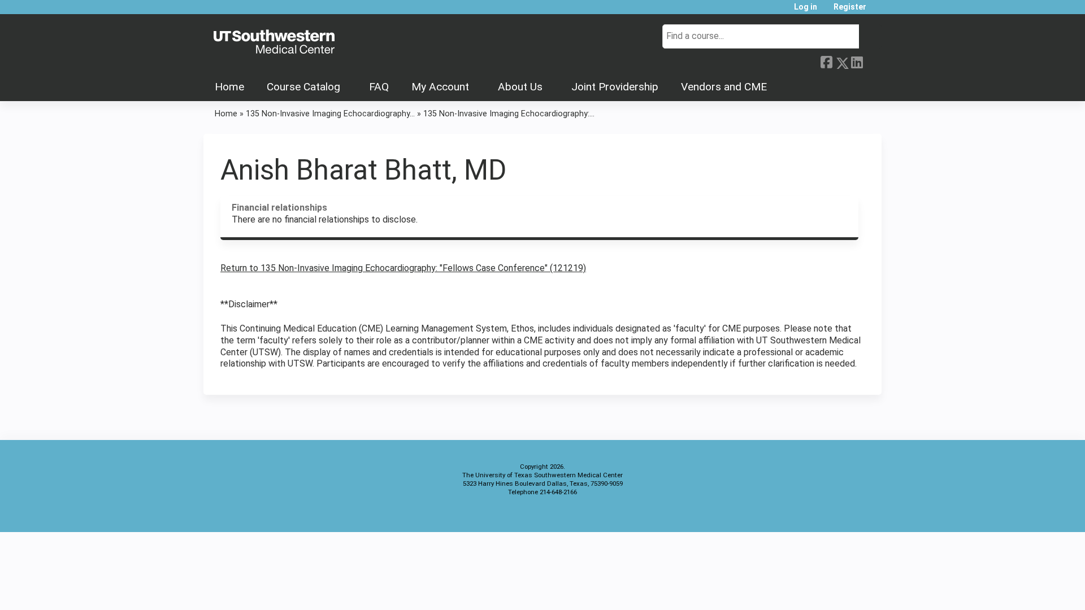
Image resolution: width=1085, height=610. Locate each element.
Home (229, 86)
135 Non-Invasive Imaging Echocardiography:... (508, 114)
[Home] (274, 42)
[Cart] (878, 11)
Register (850, 7)
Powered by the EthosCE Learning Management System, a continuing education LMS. (841, 514)
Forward (872, 61)
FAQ (379, 86)
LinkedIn (856, 61)
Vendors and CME (724, 86)
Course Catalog (303, 86)
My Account (440, 86)
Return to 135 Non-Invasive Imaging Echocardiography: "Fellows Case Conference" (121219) (403, 268)
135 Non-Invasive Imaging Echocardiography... (330, 114)
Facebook (826, 61)
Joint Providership (614, 86)
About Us (520, 86)
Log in (805, 7)
